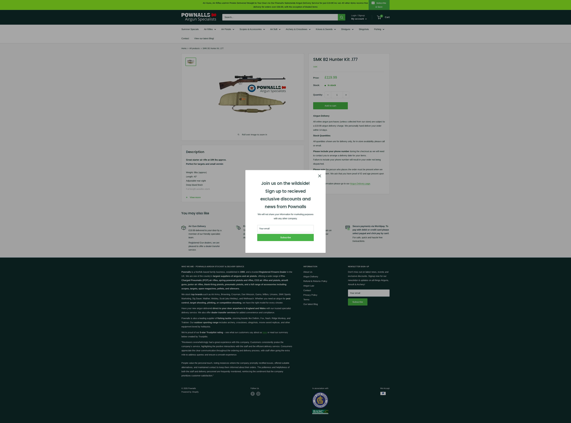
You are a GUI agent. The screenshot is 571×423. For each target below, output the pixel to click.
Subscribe (285, 237)
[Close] (319, 176)
